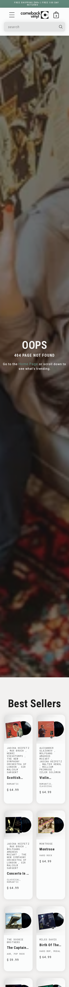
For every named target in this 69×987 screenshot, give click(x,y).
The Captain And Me (16, 948)
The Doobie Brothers (15, 941)
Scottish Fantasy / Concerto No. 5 (17, 778)
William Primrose (46, 768)
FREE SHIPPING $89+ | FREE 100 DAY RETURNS (36, 4)
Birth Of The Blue (49, 945)
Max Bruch (17, 750)
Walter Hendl (52, 764)
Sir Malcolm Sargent (16, 769)
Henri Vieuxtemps (16, 754)
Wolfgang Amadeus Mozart (46, 756)
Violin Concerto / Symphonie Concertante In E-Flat (49, 778)
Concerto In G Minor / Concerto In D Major (18, 873)
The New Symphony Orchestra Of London (16, 762)
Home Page (28, 364)
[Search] (61, 27)
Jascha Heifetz (18, 747)
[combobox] (32, 27)
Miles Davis (48, 939)
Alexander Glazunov (46, 749)
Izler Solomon (50, 772)
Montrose (46, 843)
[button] (12, 15)
